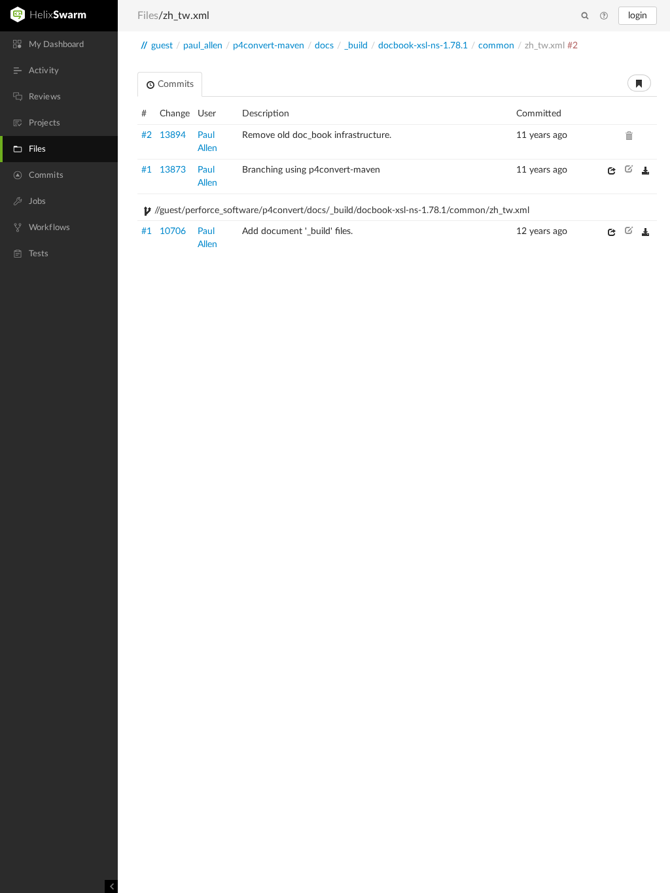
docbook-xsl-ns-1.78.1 (423, 45)
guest (162, 45)
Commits (174, 84)
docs (324, 45)
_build (356, 45)
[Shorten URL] (639, 83)
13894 (173, 135)
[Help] (603, 16)
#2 (146, 135)
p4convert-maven (268, 45)
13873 (173, 170)
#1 (146, 170)
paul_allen (202, 45)
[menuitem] (59, 44)
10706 (173, 231)
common (496, 45)
